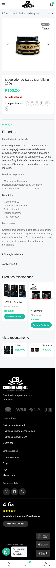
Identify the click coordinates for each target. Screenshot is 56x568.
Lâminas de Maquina (28, 13)
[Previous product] (45, 13)
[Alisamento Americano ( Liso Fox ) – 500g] (41, 295)
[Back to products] (48, 13)
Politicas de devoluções (15, 437)
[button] (8, 44)
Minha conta (9, 475)
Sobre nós (8, 443)
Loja (12, 13)
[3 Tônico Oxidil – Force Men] (14, 290)
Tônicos (15, 306)
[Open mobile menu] (3, 4)
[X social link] (32, 103)
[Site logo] (28, 4)
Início (5, 13)
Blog (5, 463)
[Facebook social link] (27, 103)
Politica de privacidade (14, 425)
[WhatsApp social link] (47, 103)
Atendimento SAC (12, 457)
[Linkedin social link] (42, 103)
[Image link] (15, 383)
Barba (7, 306)
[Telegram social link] (7, 108)
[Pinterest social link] (37, 103)
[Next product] (52, 13)
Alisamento (36, 315)
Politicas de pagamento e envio (19, 431)
